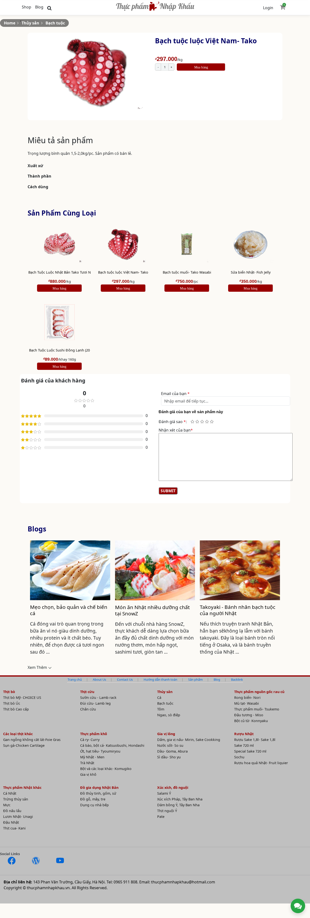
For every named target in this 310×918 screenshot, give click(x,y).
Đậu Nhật (11, 822)
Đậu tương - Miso (248, 715)
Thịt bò (9, 691)
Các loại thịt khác (18, 733)
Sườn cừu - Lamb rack (98, 697)
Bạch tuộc (55, 23)
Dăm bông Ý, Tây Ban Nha (178, 805)
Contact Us (125, 679)
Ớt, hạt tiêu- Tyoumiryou (100, 751)
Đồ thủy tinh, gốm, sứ (98, 793)
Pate (160, 816)
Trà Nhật (87, 763)
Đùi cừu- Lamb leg (95, 703)
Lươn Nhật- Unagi (18, 816)
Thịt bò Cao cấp (16, 709)
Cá (159, 697)
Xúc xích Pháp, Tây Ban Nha (179, 799)
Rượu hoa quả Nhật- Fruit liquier (261, 763)
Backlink (237, 679)
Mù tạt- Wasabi (246, 703)
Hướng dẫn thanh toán (160, 679)
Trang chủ (75, 679)
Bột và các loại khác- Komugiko (106, 768)
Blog (39, 7)
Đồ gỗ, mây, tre (92, 799)
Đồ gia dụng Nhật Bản (99, 787)
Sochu (239, 757)
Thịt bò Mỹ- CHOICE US (22, 697)
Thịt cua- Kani (14, 828)
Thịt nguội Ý (167, 810)
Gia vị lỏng (166, 733)
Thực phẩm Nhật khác (22, 787)
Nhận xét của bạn (176, 430)
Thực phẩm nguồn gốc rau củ (259, 691)
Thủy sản (30, 23)
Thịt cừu (87, 691)
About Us (99, 679)
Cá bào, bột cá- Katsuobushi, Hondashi (112, 745)
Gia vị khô (88, 774)
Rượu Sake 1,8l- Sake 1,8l (254, 739)
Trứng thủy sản (15, 799)
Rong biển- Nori (247, 697)
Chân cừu (88, 709)
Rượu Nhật (244, 733)
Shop (26, 7)
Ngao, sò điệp (168, 715)
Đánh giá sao (172, 422)
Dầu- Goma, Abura (172, 751)
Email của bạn (175, 393)
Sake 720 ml (244, 745)
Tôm (160, 709)
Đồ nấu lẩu (12, 810)
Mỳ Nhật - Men (92, 757)
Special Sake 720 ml (250, 751)
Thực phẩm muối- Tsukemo (256, 709)
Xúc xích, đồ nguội (172, 787)
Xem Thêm (37, 667)
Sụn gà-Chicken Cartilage (24, 745)
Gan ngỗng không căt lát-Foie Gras (32, 739)
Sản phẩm (195, 679)
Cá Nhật (9, 793)
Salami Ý (164, 793)
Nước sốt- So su (170, 745)
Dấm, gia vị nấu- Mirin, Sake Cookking (188, 739)
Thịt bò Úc (11, 703)
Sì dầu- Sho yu (169, 757)
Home (9, 23)
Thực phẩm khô (93, 733)
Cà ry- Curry (90, 739)
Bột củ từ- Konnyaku (251, 720)
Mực (6, 805)
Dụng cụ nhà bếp (94, 805)
